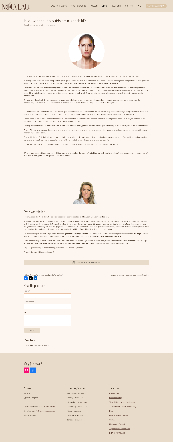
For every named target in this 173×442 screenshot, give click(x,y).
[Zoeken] (139, 5)
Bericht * (27, 312)
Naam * (27, 291)
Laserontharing (115, 398)
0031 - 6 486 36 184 (47, 407)
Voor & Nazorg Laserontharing (122, 402)
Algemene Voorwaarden (119, 429)
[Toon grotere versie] (86, 51)
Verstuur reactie (32, 330)
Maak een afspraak (117, 424)
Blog (111, 411)
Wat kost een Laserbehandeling (122, 407)
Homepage (114, 393)
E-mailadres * (29, 302)
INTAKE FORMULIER (117, 433)
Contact (112, 420)
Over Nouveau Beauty (118, 415)
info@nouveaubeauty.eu (44, 411)
